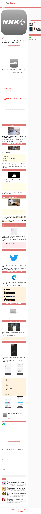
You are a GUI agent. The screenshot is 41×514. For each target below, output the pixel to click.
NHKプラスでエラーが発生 (8, 88)
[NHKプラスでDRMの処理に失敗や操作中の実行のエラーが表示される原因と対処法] (15, 45)
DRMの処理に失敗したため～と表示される (10, 90)
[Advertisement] (14, 52)
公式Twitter (23, 265)
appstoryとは (22, 509)
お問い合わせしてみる (8, 108)
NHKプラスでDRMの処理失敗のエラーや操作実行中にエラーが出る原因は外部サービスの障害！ (14, 95)
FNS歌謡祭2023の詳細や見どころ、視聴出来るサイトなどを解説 (16, 488)
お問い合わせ (3, 7)
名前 (3, 459)
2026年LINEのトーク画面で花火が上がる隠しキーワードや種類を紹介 (37, 25)
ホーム (19, 509)
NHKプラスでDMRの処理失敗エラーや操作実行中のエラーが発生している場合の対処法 (14, 99)
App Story (20, 511)
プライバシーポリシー (27, 509)
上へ (16, 509)
